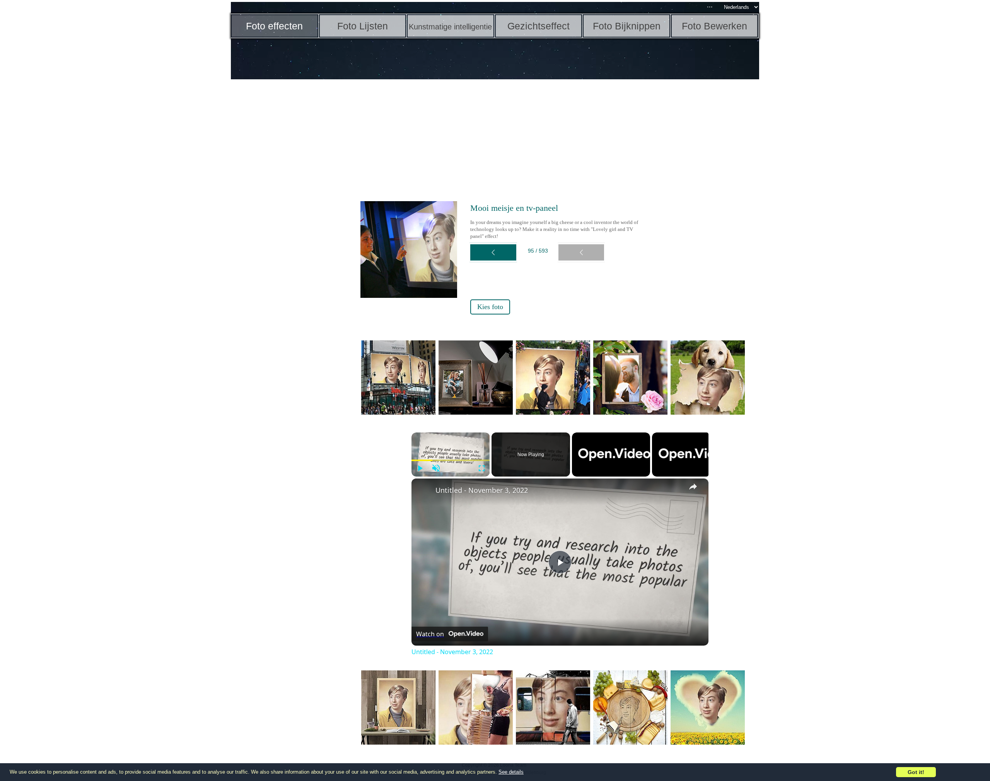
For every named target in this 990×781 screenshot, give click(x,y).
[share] (693, 487)
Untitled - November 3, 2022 (481, 490)
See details (511, 772)
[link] (424, 491)
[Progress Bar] (450, 460)
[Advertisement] (291, 201)
